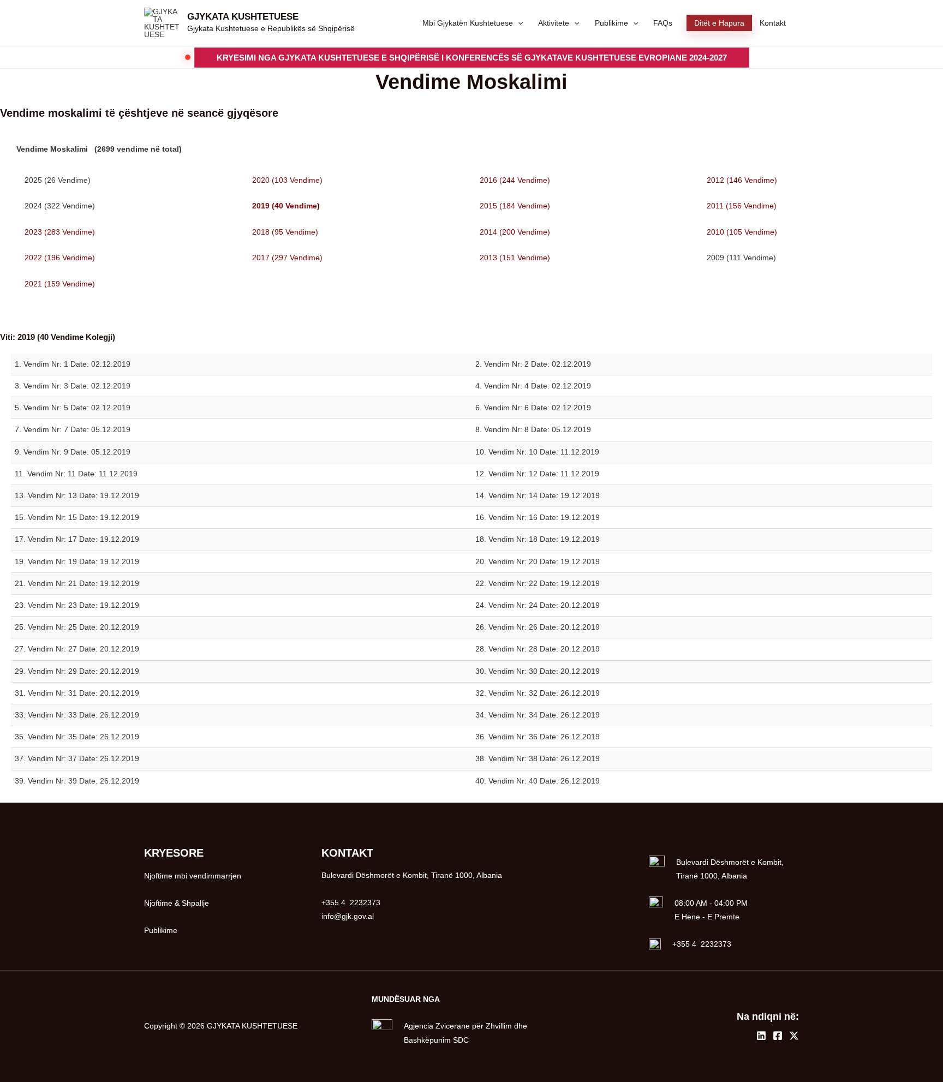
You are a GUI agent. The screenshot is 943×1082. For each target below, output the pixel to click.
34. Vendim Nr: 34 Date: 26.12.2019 (537, 714)
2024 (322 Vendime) (60, 205)
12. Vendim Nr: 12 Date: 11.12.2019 (537, 473)
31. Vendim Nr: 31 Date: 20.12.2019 (77, 693)
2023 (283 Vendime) (60, 232)
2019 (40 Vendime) (286, 205)
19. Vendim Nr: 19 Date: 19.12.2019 (77, 561)
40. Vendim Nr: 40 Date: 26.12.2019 (537, 780)
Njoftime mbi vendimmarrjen (192, 875)
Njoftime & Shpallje (176, 903)
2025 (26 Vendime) (58, 180)
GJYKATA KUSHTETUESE (243, 16)
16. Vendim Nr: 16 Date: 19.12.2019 (537, 517)
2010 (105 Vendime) (742, 232)
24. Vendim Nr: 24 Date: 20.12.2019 (537, 605)
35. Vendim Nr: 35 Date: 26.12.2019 (77, 736)
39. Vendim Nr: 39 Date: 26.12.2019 (77, 780)
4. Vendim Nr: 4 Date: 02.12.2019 (533, 385)
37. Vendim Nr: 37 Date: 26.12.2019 (77, 758)
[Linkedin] (761, 1036)
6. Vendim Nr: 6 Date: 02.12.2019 (533, 407)
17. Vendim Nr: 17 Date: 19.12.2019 (77, 539)
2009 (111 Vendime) (741, 257)
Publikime (160, 930)
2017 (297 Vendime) (287, 257)
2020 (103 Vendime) (287, 180)
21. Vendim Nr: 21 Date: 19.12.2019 (77, 583)
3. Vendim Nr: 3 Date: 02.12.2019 (72, 385)
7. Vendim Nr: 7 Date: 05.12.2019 (72, 429)
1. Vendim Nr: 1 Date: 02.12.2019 (72, 364)
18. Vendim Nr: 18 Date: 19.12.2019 (537, 539)
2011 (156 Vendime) (742, 205)
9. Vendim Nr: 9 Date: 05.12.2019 (72, 451)
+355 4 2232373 (701, 944)
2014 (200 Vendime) (515, 232)
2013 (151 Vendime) (515, 257)
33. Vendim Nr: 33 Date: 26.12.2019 (77, 714)
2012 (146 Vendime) (742, 180)
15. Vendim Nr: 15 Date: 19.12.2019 (77, 517)
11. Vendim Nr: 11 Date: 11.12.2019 (76, 473)
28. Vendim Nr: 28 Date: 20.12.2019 (537, 648)
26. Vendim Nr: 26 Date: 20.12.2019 (537, 627)
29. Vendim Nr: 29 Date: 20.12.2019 (77, 671)
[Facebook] (778, 1036)
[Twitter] (794, 1036)
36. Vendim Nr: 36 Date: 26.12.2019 (537, 736)
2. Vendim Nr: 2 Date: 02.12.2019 (533, 364)
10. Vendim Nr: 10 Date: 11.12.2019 (537, 451)
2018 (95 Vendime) (285, 232)
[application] (518, 23)
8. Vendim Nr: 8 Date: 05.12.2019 (533, 429)
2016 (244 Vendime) (515, 180)
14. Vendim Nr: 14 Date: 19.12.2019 (537, 495)
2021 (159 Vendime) (60, 283)
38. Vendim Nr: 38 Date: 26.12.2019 (537, 758)
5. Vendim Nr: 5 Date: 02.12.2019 (72, 407)
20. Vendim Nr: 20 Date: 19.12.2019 (537, 561)
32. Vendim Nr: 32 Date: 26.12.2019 (537, 693)
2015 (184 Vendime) (515, 205)
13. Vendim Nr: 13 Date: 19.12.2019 (77, 495)
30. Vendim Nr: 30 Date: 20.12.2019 (537, 671)
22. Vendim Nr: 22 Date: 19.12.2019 (537, 583)
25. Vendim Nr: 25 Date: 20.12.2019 (77, 627)
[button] (471, 57)
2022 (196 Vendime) (60, 257)
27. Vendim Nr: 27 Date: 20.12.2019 (77, 648)
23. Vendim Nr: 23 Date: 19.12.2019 (77, 605)
